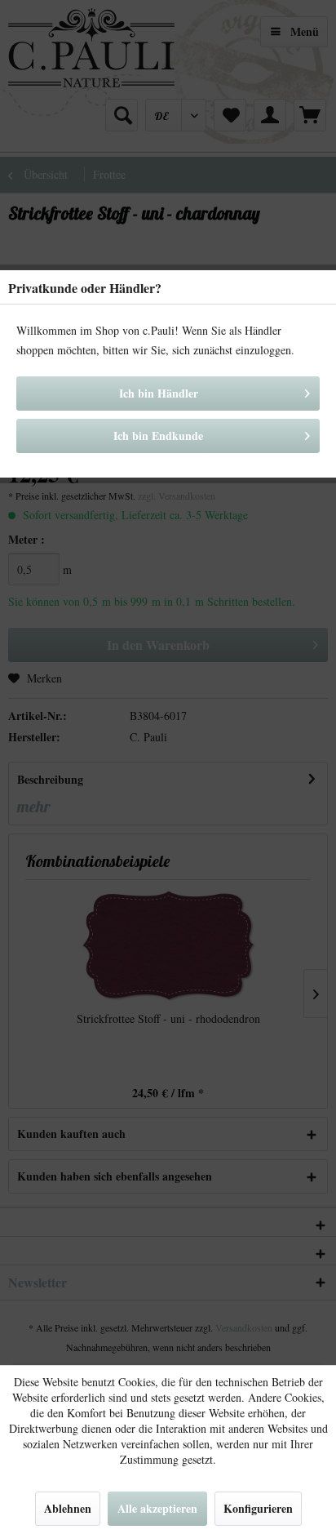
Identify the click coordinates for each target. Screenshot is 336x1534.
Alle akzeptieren (157, 1508)
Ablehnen (67, 1508)
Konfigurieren (258, 1508)
